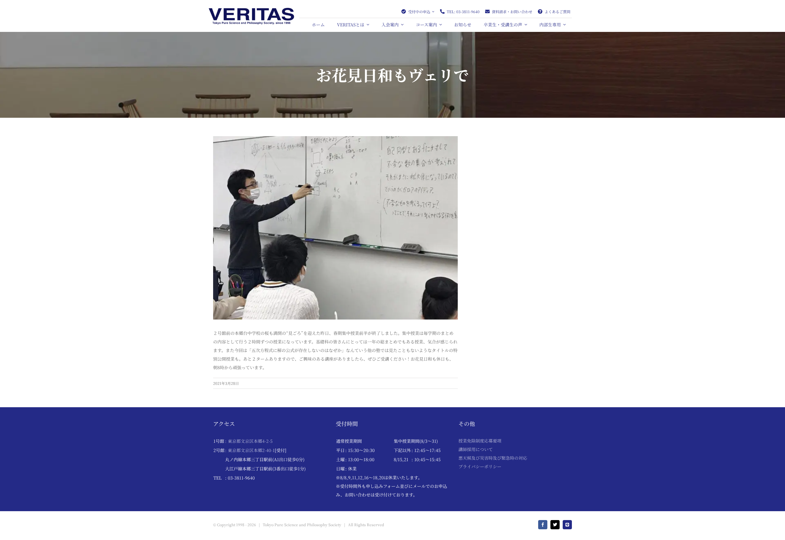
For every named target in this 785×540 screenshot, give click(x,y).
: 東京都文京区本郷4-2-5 (249, 441)
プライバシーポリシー (479, 466)
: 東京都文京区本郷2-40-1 (250, 450)
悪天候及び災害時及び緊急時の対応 (492, 458)
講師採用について (475, 449)
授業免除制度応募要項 (479, 441)
